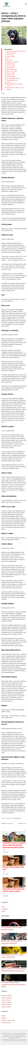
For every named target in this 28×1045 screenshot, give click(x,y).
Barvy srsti (9, 60)
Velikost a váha (11, 56)
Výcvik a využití (11, 65)
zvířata (25, 823)
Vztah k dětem (11, 75)
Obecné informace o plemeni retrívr (16, 51)
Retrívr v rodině (11, 73)
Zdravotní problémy (12, 69)
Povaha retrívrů (11, 64)
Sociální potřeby (11, 76)
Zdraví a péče (10, 67)
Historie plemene (11, 53)
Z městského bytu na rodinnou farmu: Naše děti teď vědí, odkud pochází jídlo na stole (14, 845)
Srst (8, 58)
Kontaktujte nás (17, 818)
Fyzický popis (10, 55)
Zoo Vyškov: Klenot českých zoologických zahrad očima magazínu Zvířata (13, 984)
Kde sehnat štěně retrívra (13, 78)
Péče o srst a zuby (12, 71)
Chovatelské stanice (12, 80)
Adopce (9, 82)
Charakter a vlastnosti (13, 62)
